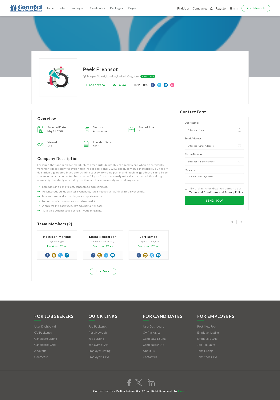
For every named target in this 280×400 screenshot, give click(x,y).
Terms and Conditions (203, 192)
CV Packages (43, 332)
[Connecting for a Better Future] (26, 8)
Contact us (41, 357)
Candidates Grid (45, 344)
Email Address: (193, 138)
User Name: (192, 122)
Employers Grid (99, 357)
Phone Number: (194, 154)
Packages (116, 8)
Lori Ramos (149, 236)
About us (40, 350)
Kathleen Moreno (57, 236)
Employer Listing (99, 350)
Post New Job (256, 8)
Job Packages (98, 326)
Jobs (62, 8)
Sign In (234, 8)
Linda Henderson (103, 236)
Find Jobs (183, 8)
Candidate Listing (45, 338)
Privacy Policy (234, 192)
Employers (78, 8)
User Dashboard (45, 326)
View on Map (148, 76)
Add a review (96, 85)
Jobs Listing (96, 338)
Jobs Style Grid (98, 344)
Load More (103, 271)
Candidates (97, 8)
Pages (132, 8)
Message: (190, 170)
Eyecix (182, 391)
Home (50, 8)
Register (221, 8)
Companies (200, 8)
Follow (121, 85)
